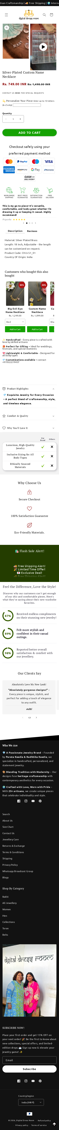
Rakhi (5, 896)
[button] (6, 14)
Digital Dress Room (25, 1120)
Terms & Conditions (13, 852)
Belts (5, 934)
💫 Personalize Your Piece (17, 100)
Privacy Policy (10, 864)
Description (15, 230)
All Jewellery (9, 902)
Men (4, 915)
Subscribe (29, 1069)
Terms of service (39, 1125)
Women (6, 909)
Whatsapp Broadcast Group (17, 871)
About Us (7, 820)
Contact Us (8, 833)
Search (6, 814)
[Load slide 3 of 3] (32, 223)
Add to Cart (15, 329)
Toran (5, 928)
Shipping (7, 858)
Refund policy (44, 1120)
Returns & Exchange (13, 845)
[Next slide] (35, 223)
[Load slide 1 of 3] (26, 223)
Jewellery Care (10, 839)
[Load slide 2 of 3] (29, 223)
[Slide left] (22, 717)
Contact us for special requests (23, 93)
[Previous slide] (23, 223)
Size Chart (8, 826)
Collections (8, 921)
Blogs (5, 877)
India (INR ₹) (28, 1102)
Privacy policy (21, 1125)
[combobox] (15, 322)
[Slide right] (36, 717)
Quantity (7, 113)
